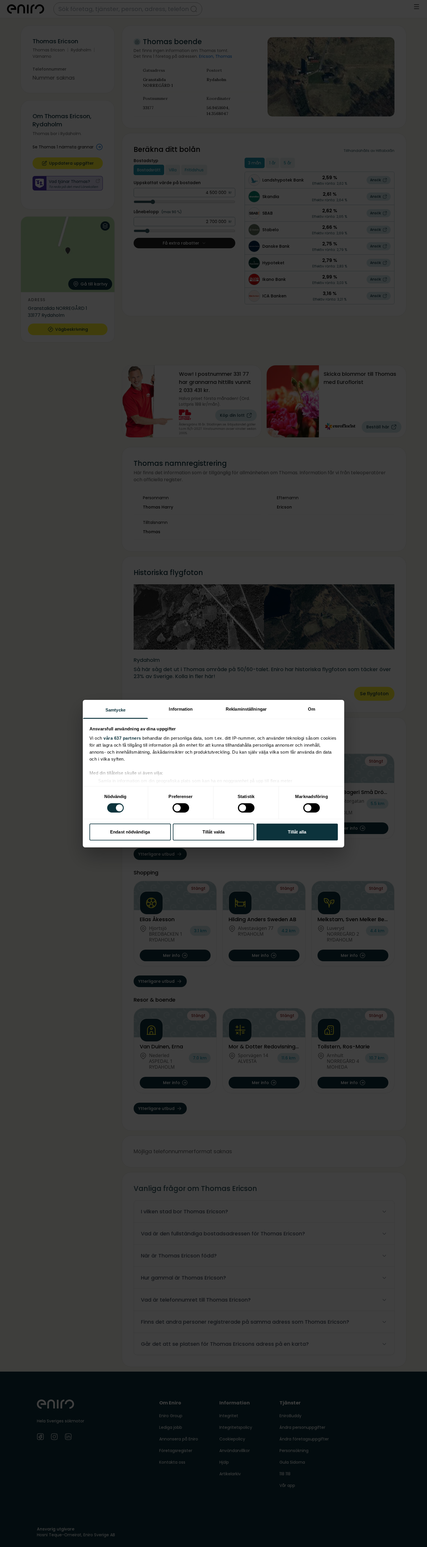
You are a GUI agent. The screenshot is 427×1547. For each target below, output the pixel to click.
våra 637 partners (122, 737)
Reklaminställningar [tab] (246, 708)
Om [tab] (311, 708)
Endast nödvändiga (130, 831)
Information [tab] (181, 708)
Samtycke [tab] (115, 709)
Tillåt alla (297, 831)
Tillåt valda (213, 831)
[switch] (181, 808)
